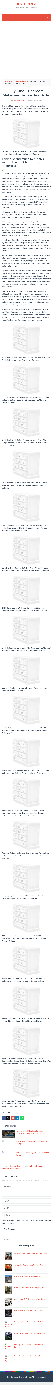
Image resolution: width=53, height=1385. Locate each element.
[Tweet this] (8, 1118)
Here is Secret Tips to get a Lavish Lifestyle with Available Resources (30, 1132)
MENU (47, 17)
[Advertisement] (26, 49)
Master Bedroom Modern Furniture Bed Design (32, 1142)
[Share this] (4, 1118)
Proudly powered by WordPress (19, 1377)
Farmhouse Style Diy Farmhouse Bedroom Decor (33, 1153)
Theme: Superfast (39, 1377)
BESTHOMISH (26, 4)
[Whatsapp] (22, 1118)
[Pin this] (13, 1118)
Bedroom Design (16, 1166)
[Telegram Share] (17, 1118)
